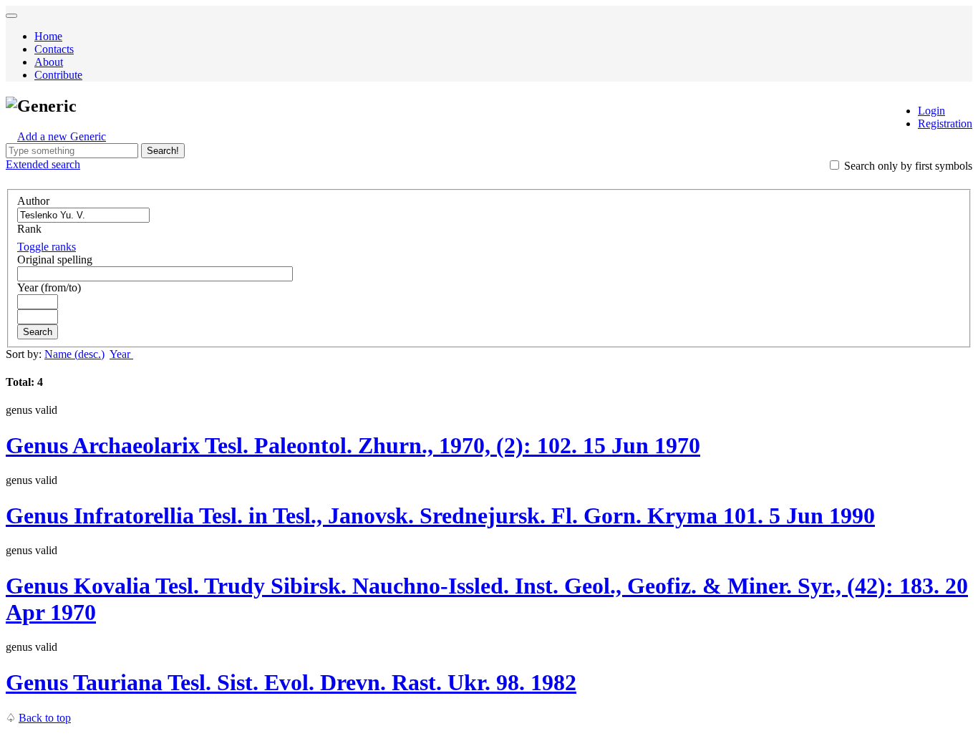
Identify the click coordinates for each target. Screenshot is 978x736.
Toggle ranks (46, 247)
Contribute (58, 75)
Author (33, 201)
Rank (29, 229)
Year (121, 354)
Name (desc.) (74, 354)
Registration (945, 123)
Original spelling (54, 259)
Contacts (54, 49)
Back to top (45, 718)
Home (48, 36)
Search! (163, 150)
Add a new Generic (61, 136)
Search (37, 331)
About (48, 62)
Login (931, 111)
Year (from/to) (49, 287)
